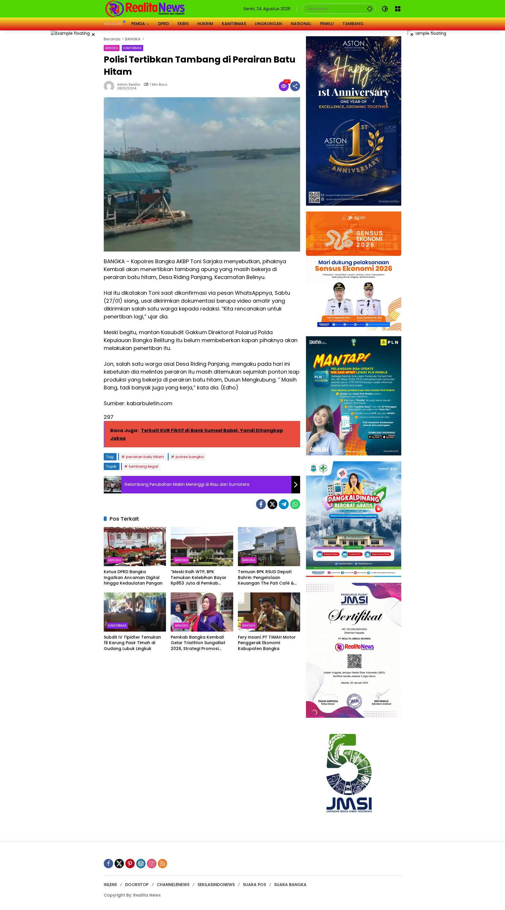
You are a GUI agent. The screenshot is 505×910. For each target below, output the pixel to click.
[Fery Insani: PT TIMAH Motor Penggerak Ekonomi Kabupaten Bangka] (269, 612)
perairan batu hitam (145, 457)
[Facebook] (261, 504)
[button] (370, 8)
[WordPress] (141, 863)
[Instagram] (151, 863)
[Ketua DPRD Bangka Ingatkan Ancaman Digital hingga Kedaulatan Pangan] (135, 546)
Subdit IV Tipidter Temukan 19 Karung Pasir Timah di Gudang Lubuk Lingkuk (132, 643)
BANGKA (111, 48)
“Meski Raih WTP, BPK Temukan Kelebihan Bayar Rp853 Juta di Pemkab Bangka (198, 577)
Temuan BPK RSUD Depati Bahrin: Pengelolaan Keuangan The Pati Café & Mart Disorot (266, 577)
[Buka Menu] (397, 8)
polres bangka (190, 457)
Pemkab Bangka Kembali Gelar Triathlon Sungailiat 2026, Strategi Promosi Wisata (198, 643)
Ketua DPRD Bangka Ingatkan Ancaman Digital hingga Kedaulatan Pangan (133, 577)
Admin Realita (128, 84)
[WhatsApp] (295, 504)
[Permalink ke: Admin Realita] (110, 86)
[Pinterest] (130, 863)
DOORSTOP (136, 885)
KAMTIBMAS (132, 48)
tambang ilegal (143, 466)
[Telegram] (284, 504)
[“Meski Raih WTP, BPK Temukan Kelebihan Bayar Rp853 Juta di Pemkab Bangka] (202, 546)
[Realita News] (145, 8)
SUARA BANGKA (290, 885)
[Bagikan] (295, 86)
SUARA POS (254, 885)
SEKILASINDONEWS (216, 885)
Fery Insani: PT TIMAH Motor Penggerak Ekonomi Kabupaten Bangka (267, 643)
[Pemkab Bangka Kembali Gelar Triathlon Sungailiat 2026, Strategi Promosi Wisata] (202, 612)
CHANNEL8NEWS (173, 885)
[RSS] (162, 863)
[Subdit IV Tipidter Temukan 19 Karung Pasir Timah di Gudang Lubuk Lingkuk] (135, 612)
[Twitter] (272, 504)
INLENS (110, 885)
